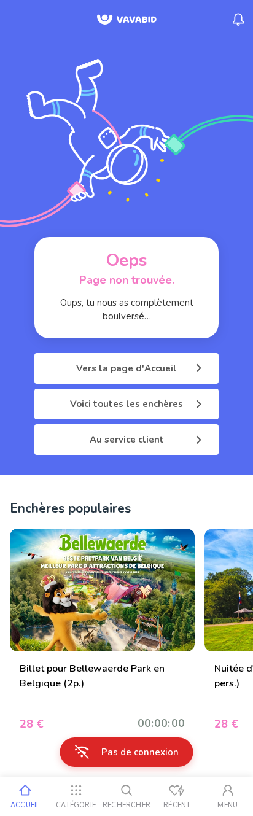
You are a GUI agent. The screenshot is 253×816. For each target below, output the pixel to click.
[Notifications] (238, 19)
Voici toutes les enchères (126, 404)
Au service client (127, 439)
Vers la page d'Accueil (126, 368)
